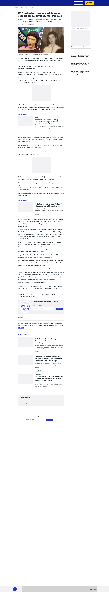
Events (50, 3)
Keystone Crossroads (39, 202)
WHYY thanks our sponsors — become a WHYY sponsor (40, 101)
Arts (45, 3)
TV (41, 3)
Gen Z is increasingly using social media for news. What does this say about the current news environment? (80, 56)
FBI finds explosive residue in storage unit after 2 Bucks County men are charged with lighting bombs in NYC (49, 378)
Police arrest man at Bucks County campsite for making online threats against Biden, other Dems (46, 122)
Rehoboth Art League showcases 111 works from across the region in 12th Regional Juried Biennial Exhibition (80, 64)
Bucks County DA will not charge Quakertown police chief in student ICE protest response (48, 341)
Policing (31, 7)
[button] (15, 589)
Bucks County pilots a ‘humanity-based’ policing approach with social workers (48, 205)
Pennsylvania (24, 7)
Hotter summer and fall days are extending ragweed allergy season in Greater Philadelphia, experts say (80, 72)
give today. (21, 327)
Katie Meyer (25, 24)
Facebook (24, 317)
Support (64, 3)
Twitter (26, 317)
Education (57, 3)
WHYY (16, 3)
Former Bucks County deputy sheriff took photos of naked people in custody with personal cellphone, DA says (48, 359)
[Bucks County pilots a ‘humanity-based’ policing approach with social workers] (25, 208)
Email (29, 317)
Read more (22, 400)
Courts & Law (16, 7)
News (25, 3)
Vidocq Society (29, 219)
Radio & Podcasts (34, 3)
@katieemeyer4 (25, 403)
